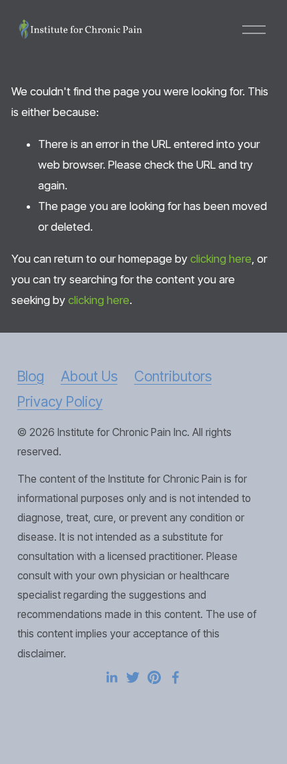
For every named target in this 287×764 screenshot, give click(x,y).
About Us (89, 376)
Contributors (173, 376)
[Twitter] (132, 677)
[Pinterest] (154, 677)
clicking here (221, 258)
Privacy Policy (60, 401)
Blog (30, 376)
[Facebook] (175, 677)
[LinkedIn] (111, 677)
